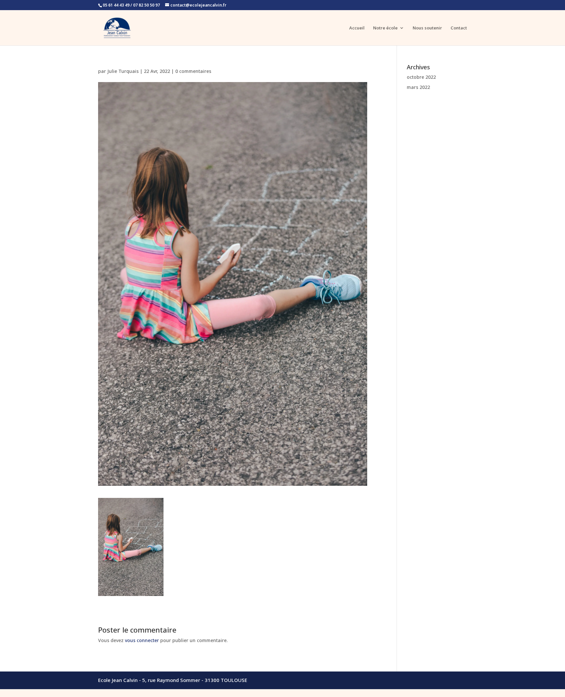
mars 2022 (418, 87)
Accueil (357, 28)
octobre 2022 (421, 77)
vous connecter (142, 640)
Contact (459, 28)
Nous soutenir (427, 28)
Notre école (385, 28)
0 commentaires (193, 71)
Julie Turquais (123, 71)
